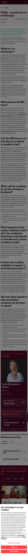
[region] (14, 530)
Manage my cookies (14, 543)
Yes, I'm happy (14, 551)
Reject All (14, 547)
